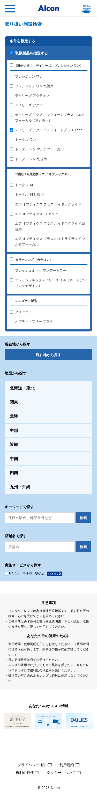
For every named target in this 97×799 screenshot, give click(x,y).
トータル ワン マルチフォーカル (39, 149)
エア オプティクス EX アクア (36, 214)
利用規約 (66, 765)
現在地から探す (48, 355)
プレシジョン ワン (29, 76)
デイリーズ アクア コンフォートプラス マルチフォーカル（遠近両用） (50, 117)
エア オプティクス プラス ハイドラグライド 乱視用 (50, 226)
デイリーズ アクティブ (32, 96)
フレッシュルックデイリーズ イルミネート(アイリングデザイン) (51, 283)
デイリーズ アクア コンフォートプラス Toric (48, 130)
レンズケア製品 (26, 301)
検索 (83, 518)
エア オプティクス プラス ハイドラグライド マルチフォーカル (50, 241)
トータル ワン (25, 140)
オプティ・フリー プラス (34, 321)
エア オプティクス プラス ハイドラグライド (48, 204)
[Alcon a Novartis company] (48, 8)
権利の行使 (25, 773)
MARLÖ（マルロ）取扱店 (26, 573)
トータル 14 (24, 185)
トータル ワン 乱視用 (31, 159)
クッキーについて (61, 773)
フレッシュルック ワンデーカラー (40, 270)
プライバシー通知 (32, 765)
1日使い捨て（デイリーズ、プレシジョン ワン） (49, 66)
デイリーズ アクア (29, 105)
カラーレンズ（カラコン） (34, 260)
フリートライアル (86, 8)
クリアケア (23, 312)
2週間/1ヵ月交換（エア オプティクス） (42, 174)
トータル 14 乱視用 (29, 194)
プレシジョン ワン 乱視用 (34, 86)
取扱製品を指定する (31, 53)
